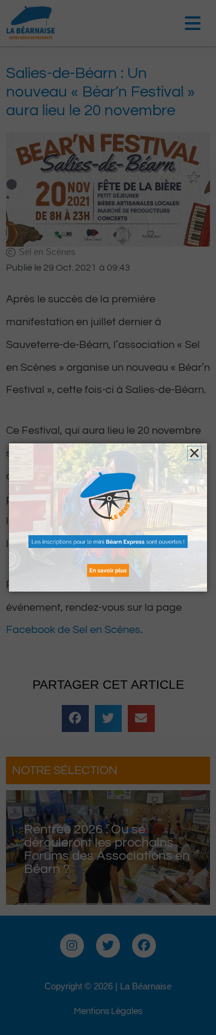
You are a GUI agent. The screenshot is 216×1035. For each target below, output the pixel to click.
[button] (194, 453)
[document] (108, 517)
